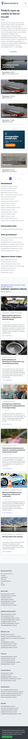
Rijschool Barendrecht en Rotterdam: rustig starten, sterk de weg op (12, 317)
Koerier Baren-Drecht (7, 240)
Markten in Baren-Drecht (8, 210)
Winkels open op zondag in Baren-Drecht (12, 220)
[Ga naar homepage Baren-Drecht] (9, 3)
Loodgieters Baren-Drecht (8, 622)
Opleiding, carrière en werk (12, 313)
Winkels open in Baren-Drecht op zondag (12, 266)
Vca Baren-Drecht (6, 675)
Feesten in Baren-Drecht (8, 203)
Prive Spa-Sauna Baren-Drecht (10, 708)
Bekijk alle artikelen (5, 291)
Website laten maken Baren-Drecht (11, 679)
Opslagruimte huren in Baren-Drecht (11, 242)
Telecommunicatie (8, 401)
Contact (3, 575)
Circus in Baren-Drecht (7, 199)
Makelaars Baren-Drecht (8, 664)
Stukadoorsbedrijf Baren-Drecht (10, 623)
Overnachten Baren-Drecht (9, 644)
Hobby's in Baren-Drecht (8, 205)
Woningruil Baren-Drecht (8, 706)
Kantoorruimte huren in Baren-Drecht (11, 238)
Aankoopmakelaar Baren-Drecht (10, 251)
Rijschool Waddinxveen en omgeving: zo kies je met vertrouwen (12, 494)
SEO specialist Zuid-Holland (12, 537)
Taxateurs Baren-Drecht (8, 660)
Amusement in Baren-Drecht (9, 186)
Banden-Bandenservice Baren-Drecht (12, 693)
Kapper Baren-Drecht (7, 599)
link (10, 229)
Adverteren (4, 577)
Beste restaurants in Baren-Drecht (11, 264)
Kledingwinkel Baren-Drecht (9, 677)
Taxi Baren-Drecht (6, 598)
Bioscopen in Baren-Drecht (8, 197)
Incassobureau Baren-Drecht (9, 710)
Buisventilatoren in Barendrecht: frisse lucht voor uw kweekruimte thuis (13, 361)
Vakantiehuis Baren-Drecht (8, 645)
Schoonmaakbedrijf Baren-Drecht (10, 662)
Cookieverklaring (5, 581)
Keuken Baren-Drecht (7, 673)
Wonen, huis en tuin (9, 357)
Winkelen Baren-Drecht (7, 634)
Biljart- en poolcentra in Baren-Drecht (12, 195)
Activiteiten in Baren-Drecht (9, 188)
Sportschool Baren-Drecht (8, 680)
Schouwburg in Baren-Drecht (9, 212)
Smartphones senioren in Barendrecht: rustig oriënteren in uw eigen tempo (13, 406)
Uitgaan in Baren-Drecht (8, 216)
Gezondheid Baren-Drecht (8, 601)
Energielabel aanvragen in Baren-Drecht (12, 244)
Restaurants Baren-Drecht (8, 614)
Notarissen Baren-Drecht (8, 658)
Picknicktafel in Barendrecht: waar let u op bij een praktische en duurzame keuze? (13, 450)
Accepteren (7, 736)
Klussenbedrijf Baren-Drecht (9, 656)
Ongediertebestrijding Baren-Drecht (11, 714)
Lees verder (6, 335)
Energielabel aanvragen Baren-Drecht (12, 248)
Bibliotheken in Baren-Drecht (9, 192)
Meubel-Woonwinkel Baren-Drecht (11, 636)
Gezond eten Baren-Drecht (9, 605)
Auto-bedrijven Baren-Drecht (9, 690)
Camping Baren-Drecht (7, 642)
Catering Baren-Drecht (7, 616)
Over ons (3, 579)
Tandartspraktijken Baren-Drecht (10, 620)
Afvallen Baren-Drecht (7, 603)
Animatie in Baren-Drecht (8, 190)
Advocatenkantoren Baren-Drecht (11, 695)
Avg (2, 583)
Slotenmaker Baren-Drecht (9, 697)
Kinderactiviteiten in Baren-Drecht (10, 207)
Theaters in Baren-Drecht (8, 214)
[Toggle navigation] (25, 3)
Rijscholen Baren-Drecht (8, 594)
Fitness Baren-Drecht (7, 272)
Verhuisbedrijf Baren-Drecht (9, 625)
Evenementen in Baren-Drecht (9, 201)
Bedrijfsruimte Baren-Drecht (9, 712)
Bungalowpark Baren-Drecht (9, 647)
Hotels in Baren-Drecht (7, 270)
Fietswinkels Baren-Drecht (8, 596)
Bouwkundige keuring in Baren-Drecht (11, 246)
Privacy (3, 585)
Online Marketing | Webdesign (12, 534)
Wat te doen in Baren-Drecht (9, 218)
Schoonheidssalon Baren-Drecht (10, 618)
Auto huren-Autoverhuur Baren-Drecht (12, 691)
